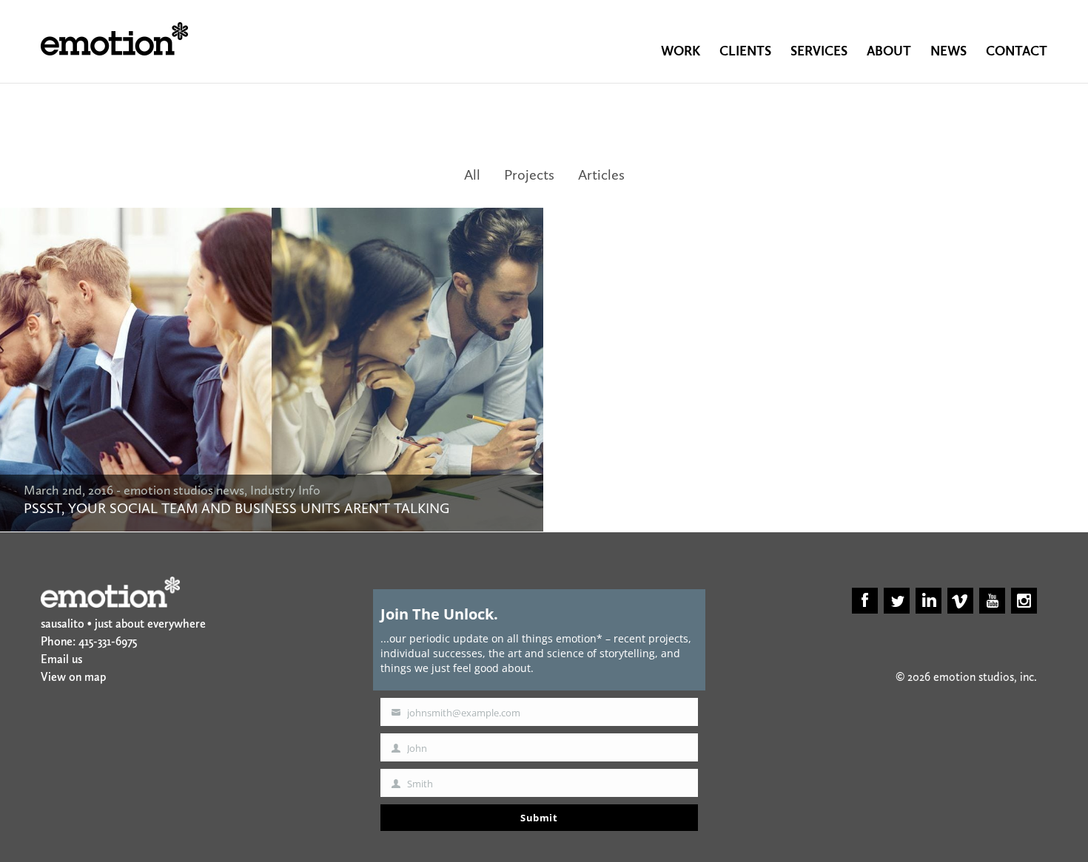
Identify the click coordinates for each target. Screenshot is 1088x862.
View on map (73, 677)
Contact (1016, 51)
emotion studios (114, 38)
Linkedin (928, 601)
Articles (601, 174)
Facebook (865, 601)
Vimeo (960, 601)
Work (680, 51)
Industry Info (285, 490)
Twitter (897, 601)
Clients (745, 51)
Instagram (1024, 601)
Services (818, 51)
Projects (529, 174)
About (889, 51)
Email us (61, 659)
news (948, 51)
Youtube (992, 601)
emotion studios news (184, 490)
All (472, 174)
